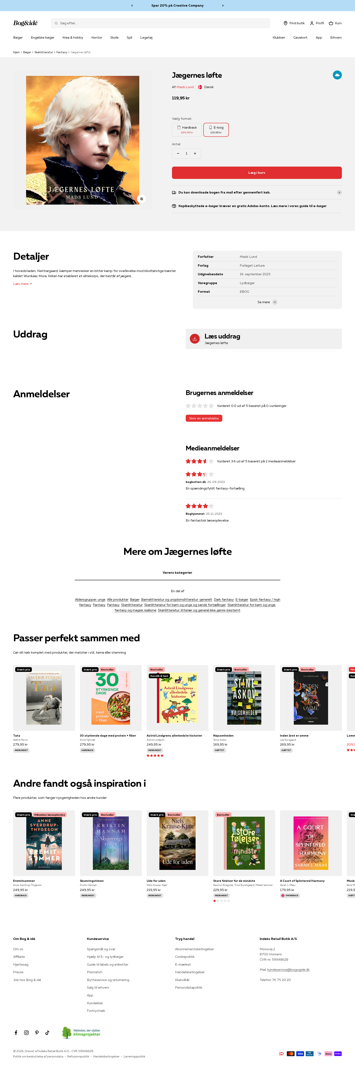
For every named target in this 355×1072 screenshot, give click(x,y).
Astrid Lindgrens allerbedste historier (174, 735)
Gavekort (300, 37)
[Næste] (223, 5)
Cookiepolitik (185, 957)
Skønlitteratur (44, 52)
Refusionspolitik (78, 1056)
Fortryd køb (96, 1011)
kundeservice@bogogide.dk (288, 969)
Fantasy (61, 52)
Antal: (176, 144)
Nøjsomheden (223, 735)
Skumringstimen (92, 881)
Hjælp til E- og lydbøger (105, 957)
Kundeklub (95, 1003)
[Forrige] (132, 5)
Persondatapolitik (188, 987)
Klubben (279, 37)
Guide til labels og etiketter (107, 964)
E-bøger (241, 599)
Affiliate (19, 957)
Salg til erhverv (98, 987)
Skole (114, 37)
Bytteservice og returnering (108, 980)
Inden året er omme (294, 735)
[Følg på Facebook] (16, 1032)
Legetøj (146, 37)
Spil (129, 37)
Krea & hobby (72, 37)
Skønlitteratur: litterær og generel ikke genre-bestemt (199, 610)
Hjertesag (20, 964)
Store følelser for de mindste (234, 881)
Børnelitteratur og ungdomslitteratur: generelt (176, 599)
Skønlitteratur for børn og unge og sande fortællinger (185, 605)
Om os (18, 949)
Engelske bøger (42, 37)
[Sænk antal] (178, 153)
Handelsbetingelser (190, 972)
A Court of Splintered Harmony (302, 881)
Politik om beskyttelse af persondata (38, 1056)
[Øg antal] (195, 153)
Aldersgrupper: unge (90, 599)
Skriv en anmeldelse (204, 418)
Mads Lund (185, 87)
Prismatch (94, 972)
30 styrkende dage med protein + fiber (108, 735)
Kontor (96, 37)
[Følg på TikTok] (47, 1032)
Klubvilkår (182, 980)
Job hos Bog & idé (27, 980)
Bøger (18, 37)
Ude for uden (156, 881)
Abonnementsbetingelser (194, 949)
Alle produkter (117, 599)
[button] (155, 755)
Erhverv (336, 37)
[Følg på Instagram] (26, 1032)
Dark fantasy (224, 599)
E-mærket (183, 964)
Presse (18, 972)
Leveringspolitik (134, 1056)
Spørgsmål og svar (101, 949)
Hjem (16, 52)
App (319, 37)
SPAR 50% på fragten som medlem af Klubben (177, 5)
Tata (16, 735)
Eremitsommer (24, 881)
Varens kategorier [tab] (177, 572)
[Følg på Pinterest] (37, 1032)
